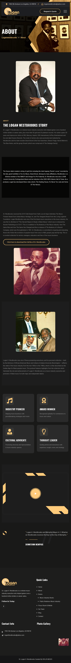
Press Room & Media (45, 605)
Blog (39, 613)
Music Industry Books (47, 598)
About (40, 590)
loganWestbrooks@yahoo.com (14, 635)
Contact (40, 616)
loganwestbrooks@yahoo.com (54, 4)
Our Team (41, 609)
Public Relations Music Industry (50, 601)
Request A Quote (50, 11)
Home (40, 587)
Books (40, 594)
